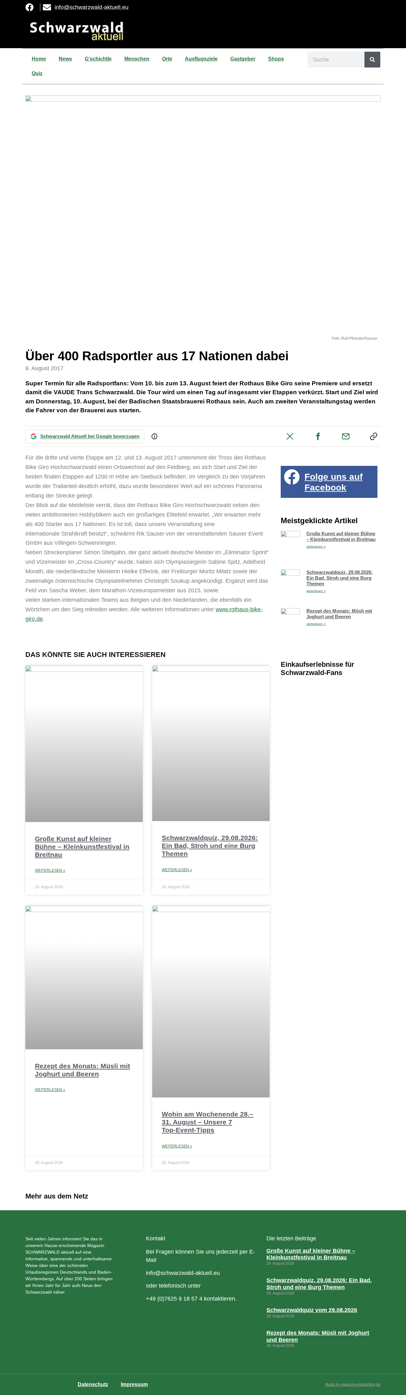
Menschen (136, 58)
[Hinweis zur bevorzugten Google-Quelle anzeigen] (154, 436)
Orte (167, 58)
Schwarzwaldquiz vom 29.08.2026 (311, 1310)
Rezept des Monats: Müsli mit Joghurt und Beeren (339, 613)
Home (39, 58)
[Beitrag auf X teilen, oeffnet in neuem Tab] (290, 436)
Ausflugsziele (201, 58)
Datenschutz (93, 1384)
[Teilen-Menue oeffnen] (374, 436)
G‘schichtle (98, 58)
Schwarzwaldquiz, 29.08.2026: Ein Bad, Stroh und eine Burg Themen (210, 845)
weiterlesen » (316, 546)
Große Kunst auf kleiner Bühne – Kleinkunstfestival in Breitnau (82, 846)
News (65, 58)
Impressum (134, 1384)
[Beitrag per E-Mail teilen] (346, 436)
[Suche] (372, 60)
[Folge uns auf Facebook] (292, 477)
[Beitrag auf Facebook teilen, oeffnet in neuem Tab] (318, 436)
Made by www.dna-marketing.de (353, 1384)
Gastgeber (242, 58)
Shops (276, 58)
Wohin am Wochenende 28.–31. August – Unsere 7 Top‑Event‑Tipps (207, 1122)
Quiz (37, 73)
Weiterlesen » (50, 870)
